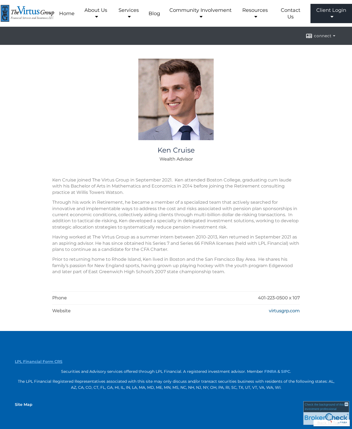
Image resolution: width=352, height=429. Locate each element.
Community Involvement (200, 10)
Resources (255, 10)
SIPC (285, 371)
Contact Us (290, 13)
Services (129, 10)
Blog (154, 13)
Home (67, 13)
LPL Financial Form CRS (38, 361)
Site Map (23, 404)
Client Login (331, 10)
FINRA (270, 371)
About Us (95, 10)
